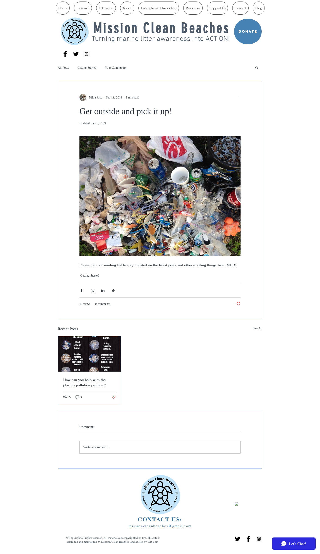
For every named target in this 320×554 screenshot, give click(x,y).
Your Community (115, 67)
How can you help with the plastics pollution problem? (84, 382)
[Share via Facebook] (81, 290)
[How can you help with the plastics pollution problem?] (89, 354)
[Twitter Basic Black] (76, 54)
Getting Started (86, 67)
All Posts (63, 67)
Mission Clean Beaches (161, 28)
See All (257, 328)
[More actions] (238, 97)
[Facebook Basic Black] (65, 54)
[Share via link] (113, 290)
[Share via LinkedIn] (103, 290)
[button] (257, 67)
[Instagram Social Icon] (86, 54)
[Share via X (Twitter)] (92, 290)
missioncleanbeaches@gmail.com (160, 525)
